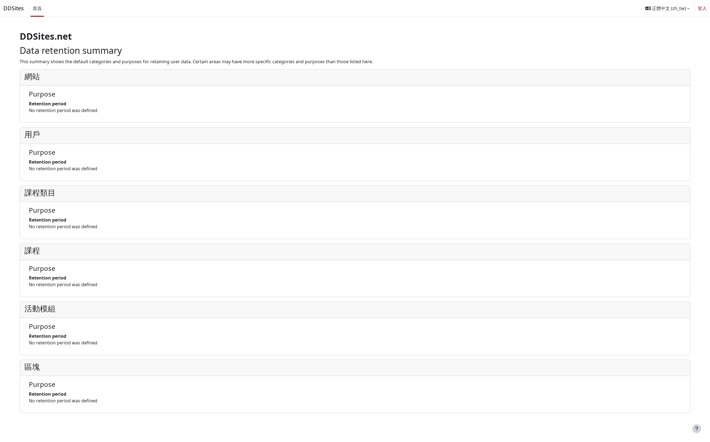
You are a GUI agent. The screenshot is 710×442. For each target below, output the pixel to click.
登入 (702, 8)
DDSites (13, 8)
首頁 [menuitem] (37, 8)
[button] (667, 8)
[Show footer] (696, 428)
